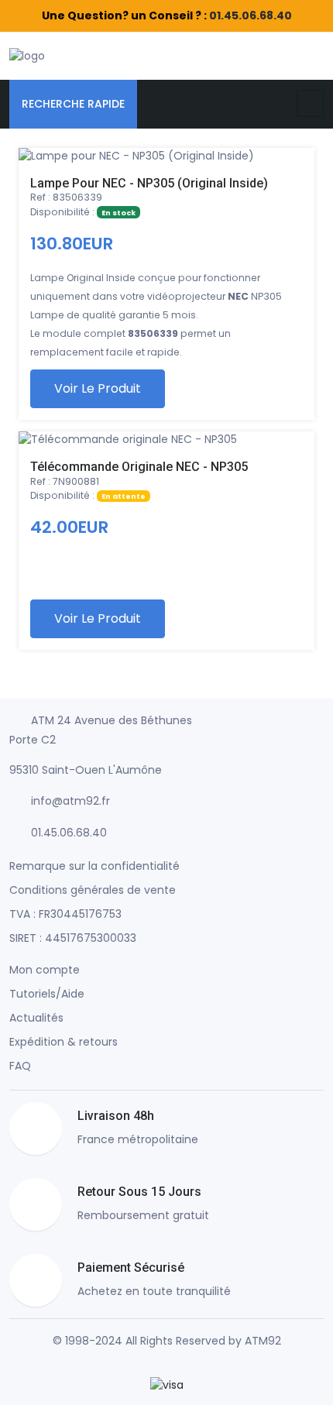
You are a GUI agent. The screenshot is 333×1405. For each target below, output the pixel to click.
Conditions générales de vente (92, 890)
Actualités (36, 1017)
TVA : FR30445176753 (65, 914)
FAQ (20, 1066)
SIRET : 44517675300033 (72, 938)
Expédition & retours (63, 1041)
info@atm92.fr (70, 801)
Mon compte (44, 969)
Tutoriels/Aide (46, 993)
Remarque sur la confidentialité (94, 866)
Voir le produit (97, 388)
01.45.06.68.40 (250, 15)
